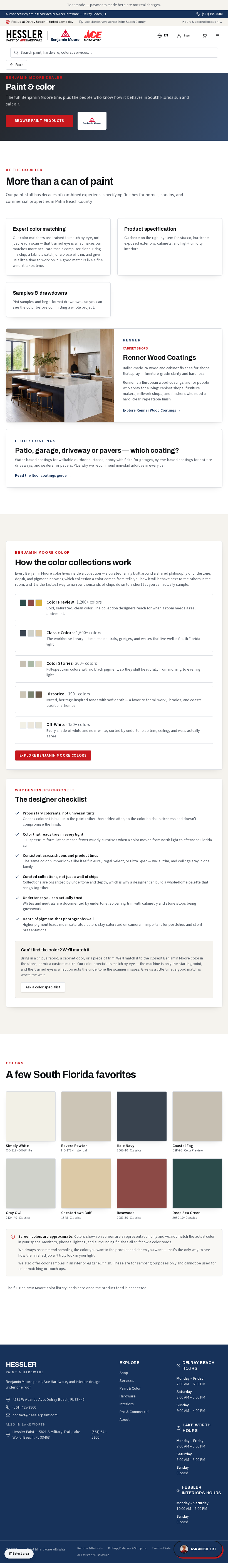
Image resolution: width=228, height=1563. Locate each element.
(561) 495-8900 (212, 14)
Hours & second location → (202, 22)
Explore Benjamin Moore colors (53, 755)
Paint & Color (130, 1388)
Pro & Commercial (134, 1412)
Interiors (127, 1404)
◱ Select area (19, 1553)
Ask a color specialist (43, 987)
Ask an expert (203, 1549)
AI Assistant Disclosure (93, 1555)
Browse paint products (40, 121)
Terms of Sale (161, 1548)
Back (20, 65)
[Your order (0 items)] (204, 35)
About (125, 1419)
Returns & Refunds (90, 1548)
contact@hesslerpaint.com (35, 1415)
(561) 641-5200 (99, 1434)
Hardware (128, 1396)
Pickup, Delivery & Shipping (127, 1548)
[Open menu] (217, 36)
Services (127, 1381)
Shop (124, 1373)
